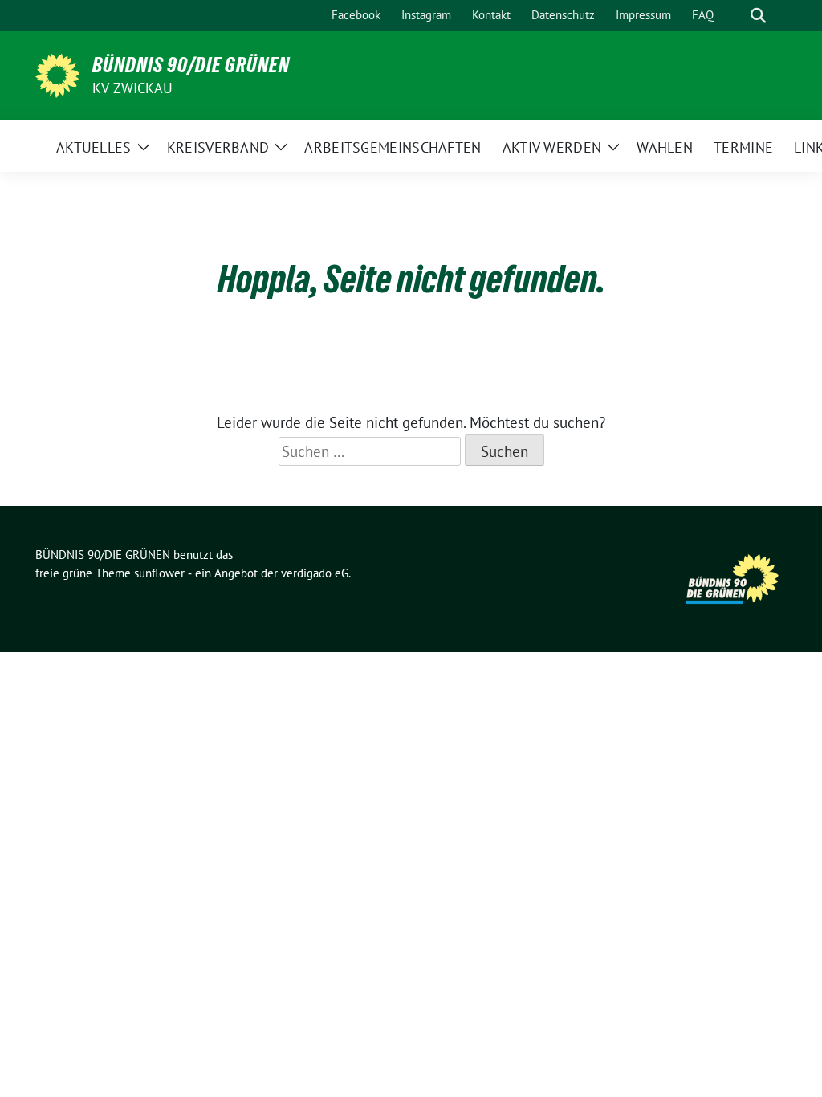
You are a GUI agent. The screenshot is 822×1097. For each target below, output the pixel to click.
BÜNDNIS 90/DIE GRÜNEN (191, 65)
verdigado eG (314, 573)
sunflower (159, 573)
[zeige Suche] (758, 15)
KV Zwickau (132, 88)
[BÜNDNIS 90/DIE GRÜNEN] (57, 74)
